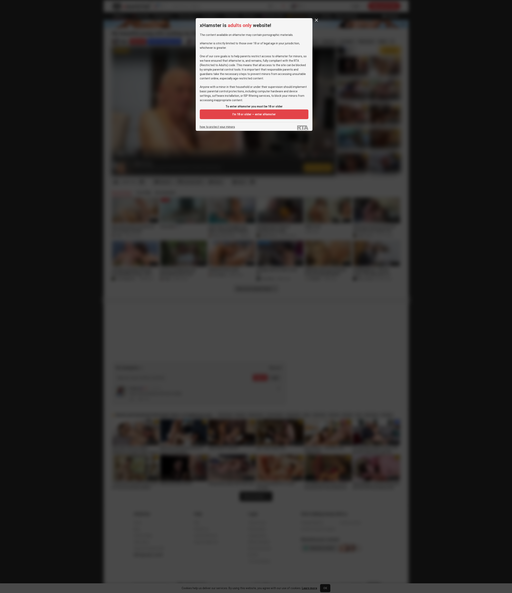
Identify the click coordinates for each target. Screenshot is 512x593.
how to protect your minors (217, 126)
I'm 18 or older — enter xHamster (254, 114)
